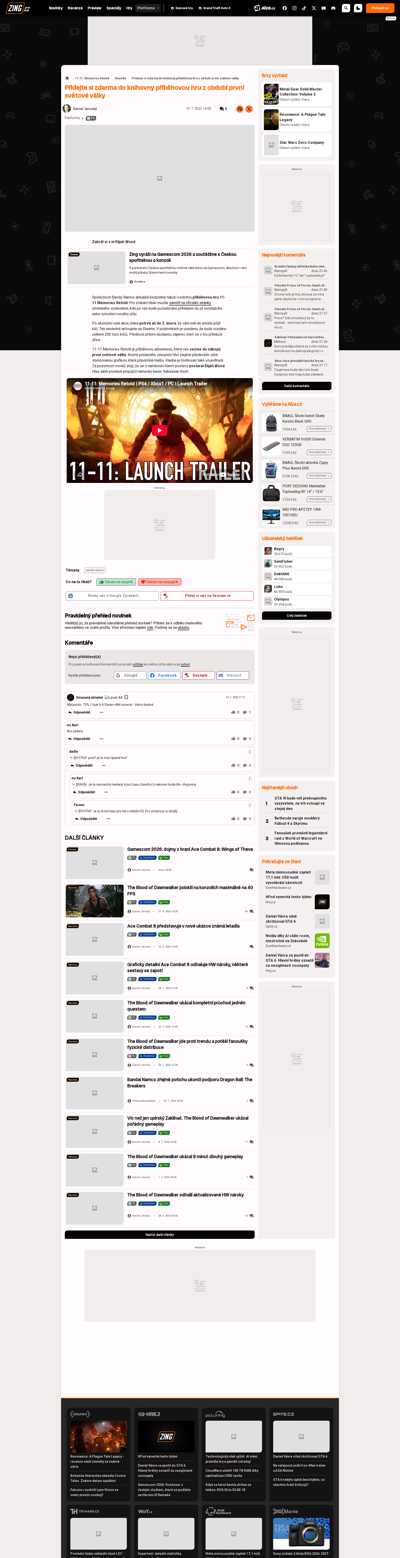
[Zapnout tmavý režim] (358, 8)
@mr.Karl (80, 757)
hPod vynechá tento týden (288, 897)
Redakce (139, 281)
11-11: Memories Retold (92, 78)
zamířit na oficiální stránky (190, 303)
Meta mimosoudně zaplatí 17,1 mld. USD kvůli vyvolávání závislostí (288, 877)
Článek (74, 254)
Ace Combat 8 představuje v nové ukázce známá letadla (183, 926)
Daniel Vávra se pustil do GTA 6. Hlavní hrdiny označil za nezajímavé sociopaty (289, 960)
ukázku (183, 627)
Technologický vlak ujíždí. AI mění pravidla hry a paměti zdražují (231, 1459)
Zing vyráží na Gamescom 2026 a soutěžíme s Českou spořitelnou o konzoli (182, 257)
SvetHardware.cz (278, 888)
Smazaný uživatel (89, 697)
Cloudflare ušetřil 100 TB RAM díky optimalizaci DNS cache (232, 1473)
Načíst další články (160, 1235)
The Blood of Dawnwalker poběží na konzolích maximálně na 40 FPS (190, 890)
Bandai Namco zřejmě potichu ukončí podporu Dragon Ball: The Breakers (189, 1083)
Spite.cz (272, 926)
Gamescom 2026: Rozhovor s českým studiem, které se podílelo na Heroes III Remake (164, 1490)
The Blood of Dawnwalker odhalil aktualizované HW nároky (185, 1195)
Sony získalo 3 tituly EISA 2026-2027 (300, 1553)
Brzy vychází (274, 75)
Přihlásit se (380, 8)
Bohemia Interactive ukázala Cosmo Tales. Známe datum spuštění (98, 1478)
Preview (72, 849)
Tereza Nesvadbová (143, 1100)
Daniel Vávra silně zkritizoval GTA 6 (281, 919)
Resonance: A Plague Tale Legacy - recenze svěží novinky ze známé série (97, 1461)
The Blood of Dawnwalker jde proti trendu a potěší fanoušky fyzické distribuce (187, 1044)
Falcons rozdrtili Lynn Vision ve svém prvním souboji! (94, 1492)
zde (150, 627)
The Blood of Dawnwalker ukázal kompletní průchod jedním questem (186, 1006)
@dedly (81, 784)
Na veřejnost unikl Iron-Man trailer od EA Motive (299, 1468)
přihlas (138, 664)
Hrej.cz (271, 902)
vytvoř (185, 664)
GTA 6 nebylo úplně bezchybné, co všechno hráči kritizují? (299, 1482)
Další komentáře (296, 386)
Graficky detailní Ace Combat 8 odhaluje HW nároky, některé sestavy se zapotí (187, 967)
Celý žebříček (297, 615)
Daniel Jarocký (85, 109)
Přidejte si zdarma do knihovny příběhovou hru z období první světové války (185, 78)
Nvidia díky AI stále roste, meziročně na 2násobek (288, 938)
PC (93, 118)
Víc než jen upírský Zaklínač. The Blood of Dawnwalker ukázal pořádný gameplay (187, 1121)
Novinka (120, 78)
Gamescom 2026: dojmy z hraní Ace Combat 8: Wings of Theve (190, 849)
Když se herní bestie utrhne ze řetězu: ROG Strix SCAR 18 (228, 1487)
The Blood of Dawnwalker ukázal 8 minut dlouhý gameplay (185, 1157)
